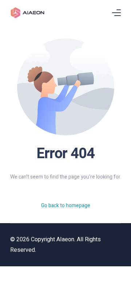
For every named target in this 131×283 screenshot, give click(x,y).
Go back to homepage (65, 205)
